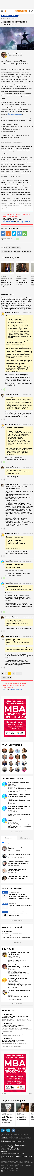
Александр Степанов (17, 301)
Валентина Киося (13, 880)
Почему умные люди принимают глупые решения (22, 1117)
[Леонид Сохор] (11, 763)
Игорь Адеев (14, 305)
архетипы (14, 162)
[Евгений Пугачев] (4, 750)
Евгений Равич (6, 300)
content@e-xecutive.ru (12, 1148)
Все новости (17, 942)
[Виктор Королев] (11, 757)
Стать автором (20, 11)
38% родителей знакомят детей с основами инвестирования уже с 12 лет (13, 1041)
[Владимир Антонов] (4, 763)
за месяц (18, 843)
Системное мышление (15, 114)
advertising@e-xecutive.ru (12, 1147)
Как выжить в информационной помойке (21, 282)
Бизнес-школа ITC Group (15, 892)
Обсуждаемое (25, 838)
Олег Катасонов (13, 982)
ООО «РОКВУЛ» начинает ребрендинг (12, 933)
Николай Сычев (24, 305)
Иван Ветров (11, 810)
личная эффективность (13, 247)
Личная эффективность (7, 1114)
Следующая (5, 677)
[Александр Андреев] (24, 757)
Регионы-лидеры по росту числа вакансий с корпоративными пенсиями (13, 1026)
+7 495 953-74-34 (19, 1153)
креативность (26, 251)
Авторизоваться (8, 221)
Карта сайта (4, 1151)
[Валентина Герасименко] (11, 769)
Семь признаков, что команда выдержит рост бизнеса (18, 877)
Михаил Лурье (19, 307)
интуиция (17, 251)
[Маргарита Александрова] (24, 769)
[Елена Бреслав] (17, 757)
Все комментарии (17, 832)
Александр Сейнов (24, 298)
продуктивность (7, 251)
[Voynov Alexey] (17, 763)
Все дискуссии (17, 1003)
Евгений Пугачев (7, 307)
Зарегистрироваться (23, 221)
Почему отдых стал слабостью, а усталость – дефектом (19, 807)
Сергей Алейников (15, 309)
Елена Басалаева (13, 956)
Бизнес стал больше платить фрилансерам (13, 1034)
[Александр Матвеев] (24, 750)
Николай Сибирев (13, 969)
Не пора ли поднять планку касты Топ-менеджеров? (19, 953)
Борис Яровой (27, 309)
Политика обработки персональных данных (12, 1141)
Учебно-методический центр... (17, 911)
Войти (5, 689)
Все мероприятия (17, 920)
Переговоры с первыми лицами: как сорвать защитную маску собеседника (7, 1119)
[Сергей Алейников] (4, 757)
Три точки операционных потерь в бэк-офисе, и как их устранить (19, 862)
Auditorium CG (12, 903)
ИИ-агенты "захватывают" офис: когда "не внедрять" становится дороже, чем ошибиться (18, 966)
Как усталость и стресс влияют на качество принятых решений (19, 795)
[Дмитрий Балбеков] (17, 769)
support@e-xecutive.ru (13, 1149)
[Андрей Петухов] (11, 750)
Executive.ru (4, 1137)
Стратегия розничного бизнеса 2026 (20, 905)
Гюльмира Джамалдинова (16, 857)
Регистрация (32, 11)
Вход (29, 11)
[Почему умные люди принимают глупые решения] (22, 1107)
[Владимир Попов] (17, 750)
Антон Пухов (12, 872)
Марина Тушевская (14, 850)
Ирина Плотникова (12, 303)
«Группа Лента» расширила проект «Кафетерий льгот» (16, 937)
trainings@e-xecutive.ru (20, 1145)
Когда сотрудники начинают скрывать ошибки (17, 869)
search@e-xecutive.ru (17, 1144)
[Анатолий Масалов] (4, 769)
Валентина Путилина (19, 300)
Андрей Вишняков (13, 865)
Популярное (9, 838)
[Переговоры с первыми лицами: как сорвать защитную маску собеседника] (8, 1107)
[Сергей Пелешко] (24, 763)
